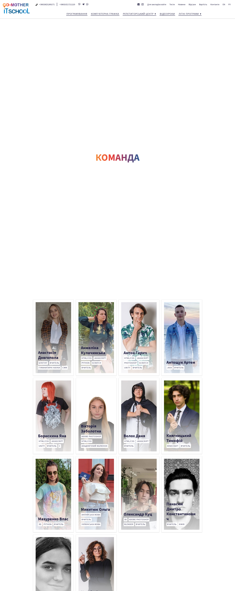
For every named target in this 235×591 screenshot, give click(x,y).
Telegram (83, 4)
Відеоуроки (167, 13)
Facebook (138, 4)
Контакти (214, 4)
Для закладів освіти (156, 4)
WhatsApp (87, 4)
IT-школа (16, 8)
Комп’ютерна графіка (105, 13)
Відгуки (192, 4)
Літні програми (189, 13)
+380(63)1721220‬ (67, 4)
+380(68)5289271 (47, 4)
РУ (229, 4)
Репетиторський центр (138, 13)
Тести (172, 4)
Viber (79, 4)
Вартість (203, 4)
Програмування (77, 13)
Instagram (142, 4)
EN (224, 4)
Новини (181, 4)
